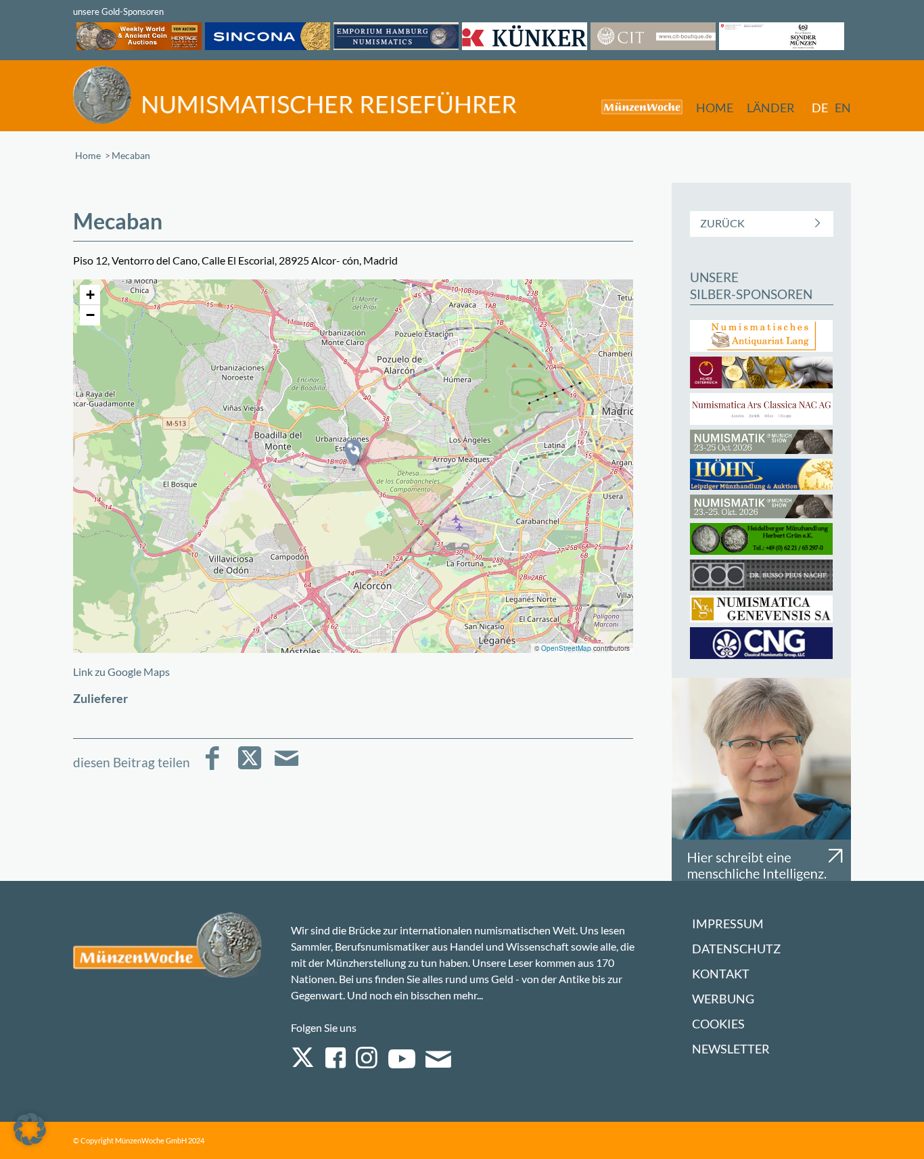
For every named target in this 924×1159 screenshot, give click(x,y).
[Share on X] (249, 767)
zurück (722, 223)
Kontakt (720, 974)
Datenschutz (736, 949)
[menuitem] (635, 106)
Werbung (723, 999)
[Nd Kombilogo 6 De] (295, 95)
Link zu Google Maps (121, 671)
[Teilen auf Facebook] (212, 767)
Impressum (728, 924)
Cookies (718, 1024)
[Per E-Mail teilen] (286, 767)
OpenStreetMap (566, 648)
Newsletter (731, 1049)
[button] (353, 452)
